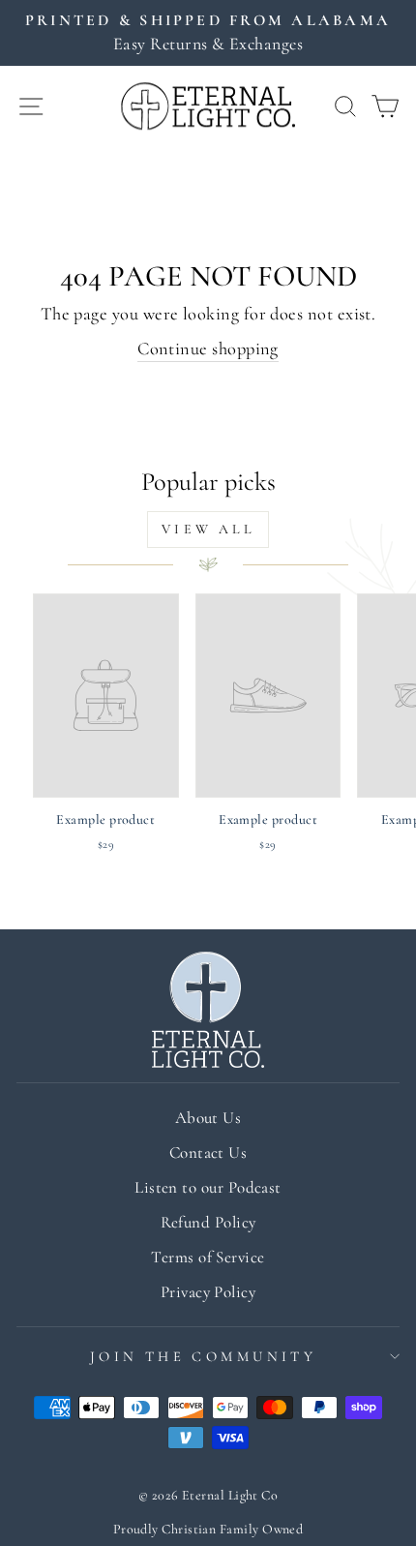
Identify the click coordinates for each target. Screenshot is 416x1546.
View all (208, 529)
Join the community (203, 1356)
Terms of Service (207, 1257)
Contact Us (208, 1152)
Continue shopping (208, 348)
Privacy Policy (208, 1292)
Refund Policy (208, 1222)
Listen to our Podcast (208, 1187)
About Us (208, 1117)
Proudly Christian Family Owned (208, 1529)
